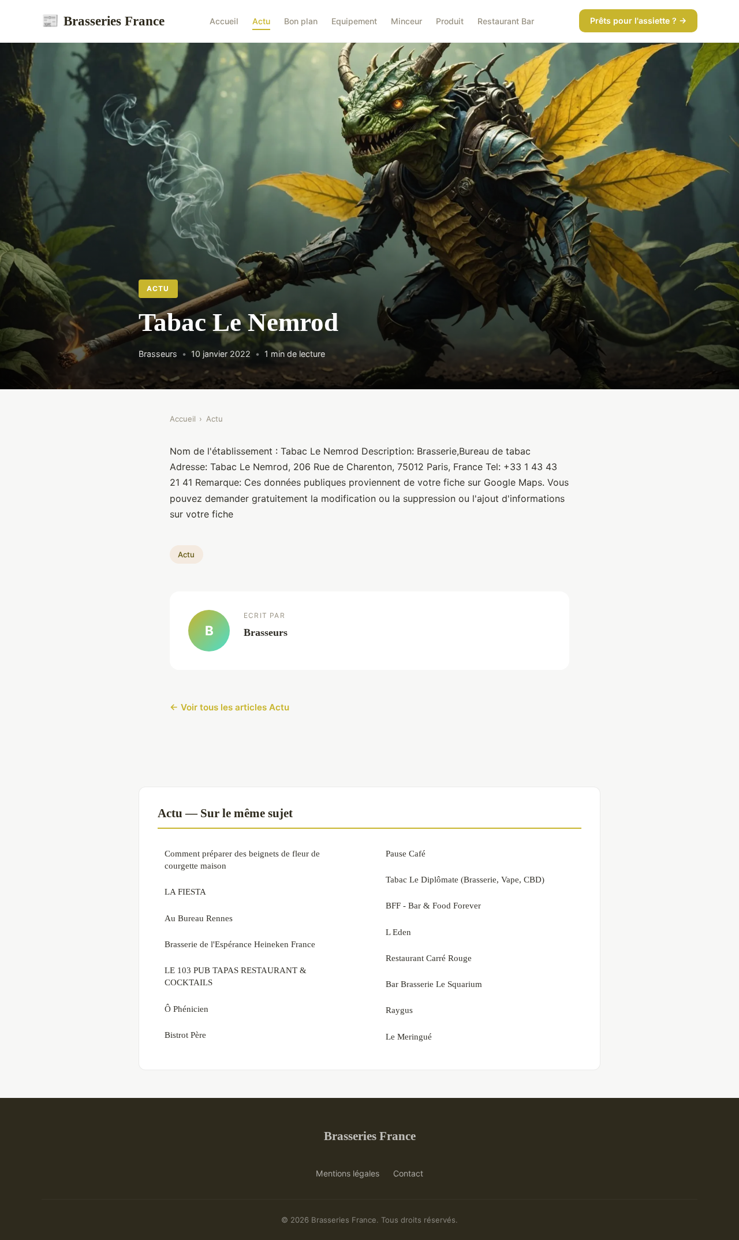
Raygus (399, 1010)
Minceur (406, 21)
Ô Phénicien (186, 1009)
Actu (261, 21)
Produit (450, 21)
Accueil (224, 21)
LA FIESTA (185, 891)
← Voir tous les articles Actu (229, 707)
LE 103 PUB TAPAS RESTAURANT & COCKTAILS (236, 976)
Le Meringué (409, 1036)
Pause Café (406, 853)
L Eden (398, 932)
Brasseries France (103, 20)
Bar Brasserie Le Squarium (434, 984)
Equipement (354, 21)
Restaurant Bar (505, 21)
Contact (408, 1173)
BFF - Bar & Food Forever (433, 905)
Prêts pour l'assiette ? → (638, 20)
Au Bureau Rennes (199, 918)
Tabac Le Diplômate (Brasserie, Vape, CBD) (465, 879)
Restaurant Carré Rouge (429, 958)
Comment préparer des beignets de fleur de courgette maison (242, 859)
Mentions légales (347, 1173)
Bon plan (301, 21)
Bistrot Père (185, 1035)
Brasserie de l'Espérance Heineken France (240, 944)
